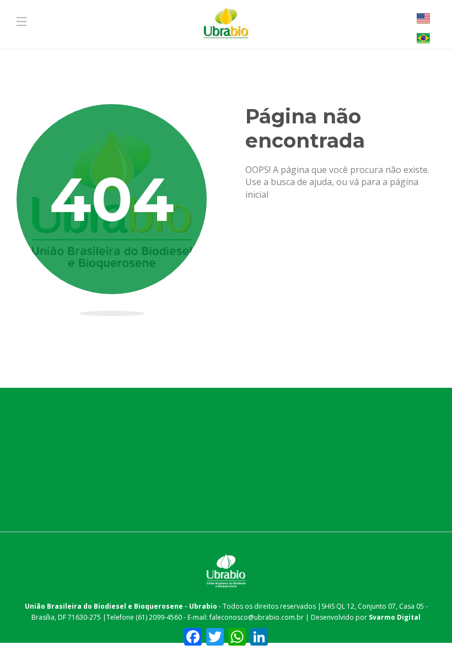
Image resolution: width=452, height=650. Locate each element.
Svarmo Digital (395, 617)
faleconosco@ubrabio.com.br (256, 617)
